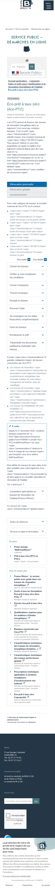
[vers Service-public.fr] (27, 73)
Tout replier (22, 259)
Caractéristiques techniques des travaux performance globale (28, 658)
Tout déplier (38, 259)
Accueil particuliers (18, 81)
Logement (35, 81)
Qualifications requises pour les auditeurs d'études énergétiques (28, 615)
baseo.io (32, 722)
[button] (27, 266)
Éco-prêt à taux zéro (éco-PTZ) (23, 90)
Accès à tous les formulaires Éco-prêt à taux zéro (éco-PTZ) (28, 594)
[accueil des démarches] (27, 60)
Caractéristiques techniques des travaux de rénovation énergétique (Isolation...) (28, 646)
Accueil (9, 29)
